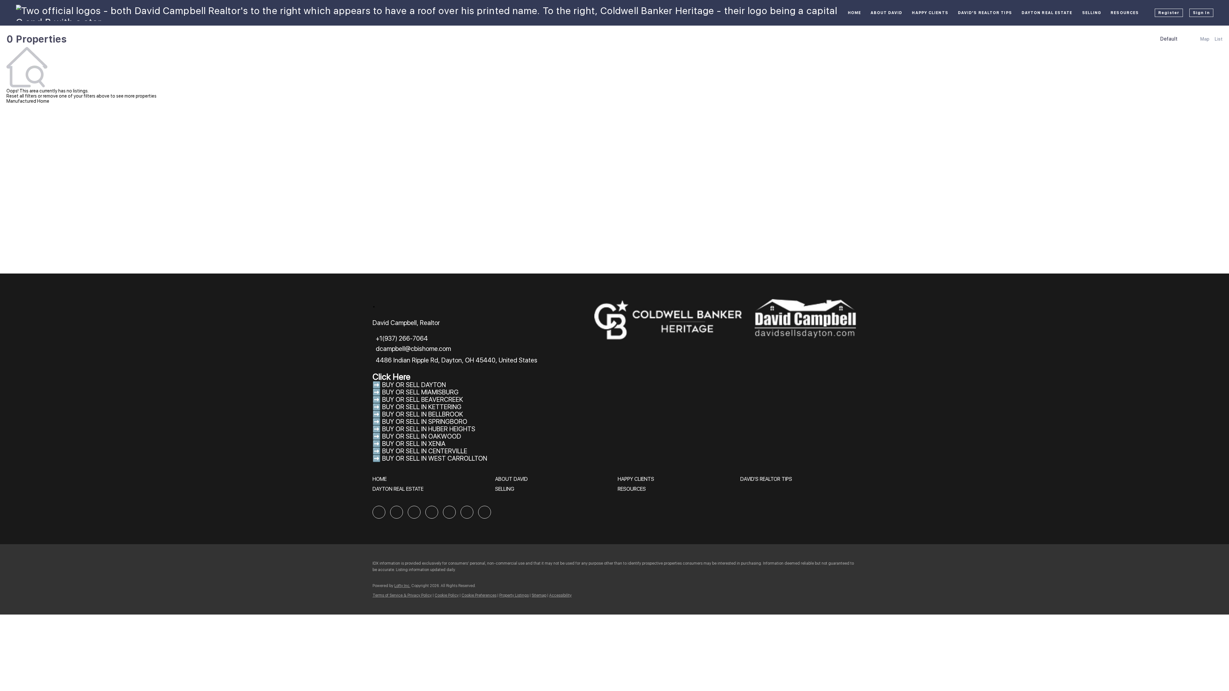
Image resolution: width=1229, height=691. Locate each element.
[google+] (484, 512)
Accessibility (560, 595)
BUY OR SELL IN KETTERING (422, 407)
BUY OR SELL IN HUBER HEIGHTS (428, 429)
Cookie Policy (447, 595)
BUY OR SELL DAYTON (414, 385)
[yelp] (431, 512)
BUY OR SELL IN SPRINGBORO (424, 421)
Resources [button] (1125, 13)
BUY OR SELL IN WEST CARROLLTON (434, 458)
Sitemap (539, 595)
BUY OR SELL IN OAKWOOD (421, 436)
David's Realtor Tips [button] (985, 13)
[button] (381, 481)
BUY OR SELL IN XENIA (414, 444)
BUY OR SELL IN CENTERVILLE (424, 451)
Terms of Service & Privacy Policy (402, 595)
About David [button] (886, 13)
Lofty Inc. (402, 586)
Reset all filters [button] (21, 96)
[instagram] (449, 512)
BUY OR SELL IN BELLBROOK (422, 414)
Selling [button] (1091, 13)
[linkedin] (396, 512)
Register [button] (1168, 13)
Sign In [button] (1201, 13)
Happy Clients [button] (930, 13)
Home (854, 13)
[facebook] (379, 512)
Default (1168, 39)
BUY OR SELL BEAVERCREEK (423, 399)
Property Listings (514, 595)
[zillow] (414, 512)
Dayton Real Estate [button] (1047, 13)
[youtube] (467, 512)
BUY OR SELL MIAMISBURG (420, 392)
